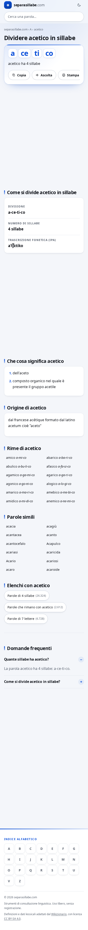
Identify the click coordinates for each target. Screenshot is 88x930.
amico (16, 457)
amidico (19, 501)
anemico (60, 501)
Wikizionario (59, 914)
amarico (20, 492)
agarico (59, 475)
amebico (60, 492)
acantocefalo (15, 543)
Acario (11, 561)
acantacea (13, 535)
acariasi (12, 552)
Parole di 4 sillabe (26, 595)
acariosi (52, 561)
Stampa (73, 75)
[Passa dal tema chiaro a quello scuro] (79, 5)
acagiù (51, 526)
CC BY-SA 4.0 (12, 919)
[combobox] (44, 17)
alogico (58, 484)
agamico (20, 475)
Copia (21, 75)
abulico (18, 466)
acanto (51, 535)
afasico (58, 466)
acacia (11, 526)
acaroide (53, 569)
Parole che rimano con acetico (35, 607)
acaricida (53, 552)
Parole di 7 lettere (25, 618)
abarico (59, 457)
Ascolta (46, 75)
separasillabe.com (16, 29)
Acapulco (53, 543)
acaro (10, 569)
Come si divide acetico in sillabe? (32, 681)
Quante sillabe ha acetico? (26, 659)
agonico (19, 484)
